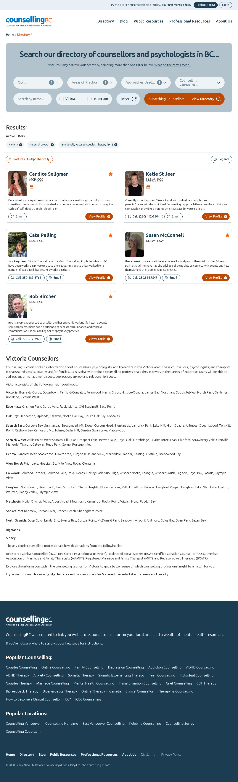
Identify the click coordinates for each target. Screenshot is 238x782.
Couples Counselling (21, 667)
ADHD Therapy (17, 675)
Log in (225, 5)
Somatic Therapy (81, 675)
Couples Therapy (19, 683)
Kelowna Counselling (145, 724)
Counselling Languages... (189, 83)
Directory (105, 21)
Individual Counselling (197, 675)
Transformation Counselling (140, 683)
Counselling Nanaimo (61, 724)
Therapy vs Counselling (175, 691)
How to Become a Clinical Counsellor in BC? (38, 699)
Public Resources (148, 21)
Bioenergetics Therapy (60, 691)
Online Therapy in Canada (101, 691)
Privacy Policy (171, 755)
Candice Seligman (49, 174)
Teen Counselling (162, 675)
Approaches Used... (143, 82)
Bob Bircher (42, 296)
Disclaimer (149, 755)
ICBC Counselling (88, 699)
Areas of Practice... (89, 82)
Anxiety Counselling (48, 675)
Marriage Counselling (52, 683)
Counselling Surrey (180, 724)
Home (10, 34)
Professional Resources (189, 21)
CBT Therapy (206, 683)
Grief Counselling (179, 683)
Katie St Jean (161, 174)
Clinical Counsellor (139, 691)
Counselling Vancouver (23, 724)
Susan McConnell (165, 235)
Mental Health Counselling (93, 683)
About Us (224, 21)
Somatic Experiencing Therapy (121, 675)
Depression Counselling (126, 667)
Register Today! (206, 5)
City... (35, 82)
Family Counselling (89, 667)
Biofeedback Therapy (22, 691)
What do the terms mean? (172, 65)
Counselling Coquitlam (23, 732)
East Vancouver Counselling (104, 724)
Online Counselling (55, 667)
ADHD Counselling (200, 667)
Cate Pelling (43, 235)
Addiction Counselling (165, 667)
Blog (124, 21)
